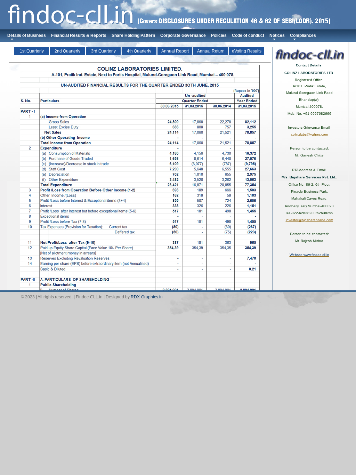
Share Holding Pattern (133, 35)
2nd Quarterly (67, 51)
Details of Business (26, 35)
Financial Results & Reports (78, 35)
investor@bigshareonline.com (309, 220)
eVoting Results (246, 51)
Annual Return (211, 51)
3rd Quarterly (103, 51)
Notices (277, 35)
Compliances (303, 35)
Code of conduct (248, 35)
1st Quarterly (32, 51)
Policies (219, 35)
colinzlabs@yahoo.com (309, 134)
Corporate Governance (183, 35)
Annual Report (175, 51)
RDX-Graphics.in (146, 297)
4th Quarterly (139, 51)
